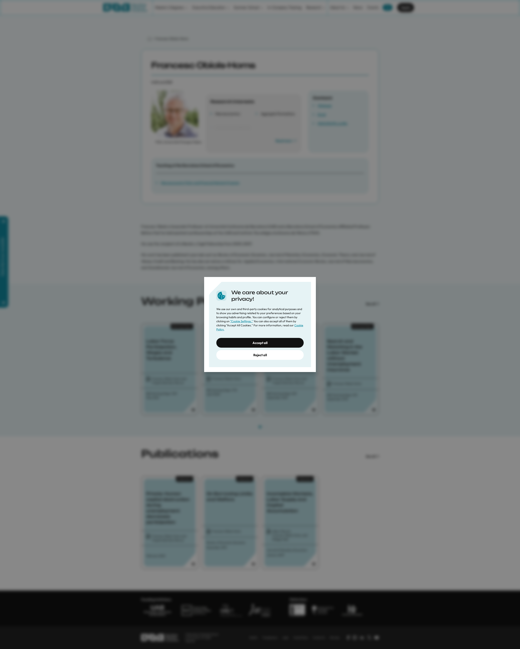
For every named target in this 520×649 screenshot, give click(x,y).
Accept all (260, 343)
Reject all (260, 355)
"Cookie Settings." (241, 321)
